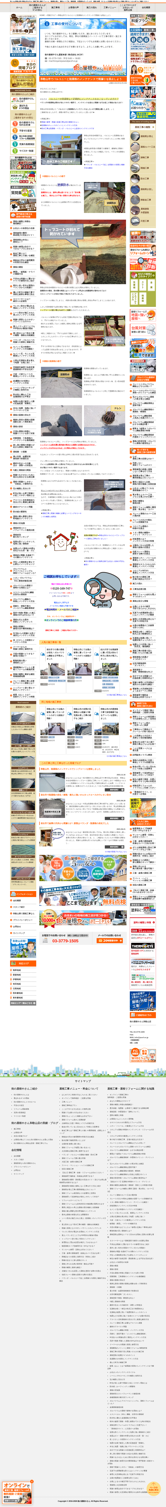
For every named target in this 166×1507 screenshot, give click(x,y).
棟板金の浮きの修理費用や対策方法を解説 (24, 261)
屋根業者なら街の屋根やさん (25, 1163)
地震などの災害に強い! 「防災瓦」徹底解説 (143, 645)
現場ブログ (51, 15)
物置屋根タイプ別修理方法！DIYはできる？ (142, 829)
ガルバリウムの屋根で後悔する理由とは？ (23, 587)
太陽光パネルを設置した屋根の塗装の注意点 (143, 546)
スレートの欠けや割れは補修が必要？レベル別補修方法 (131, 1199)
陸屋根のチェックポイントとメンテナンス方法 (59, 125)
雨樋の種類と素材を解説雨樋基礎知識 (24, 675)
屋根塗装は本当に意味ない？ (21, 241)
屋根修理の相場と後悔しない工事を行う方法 (142, 470)
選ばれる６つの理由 (21, 1098)
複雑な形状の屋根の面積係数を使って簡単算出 (24, 421)
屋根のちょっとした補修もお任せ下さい (77, 1116)
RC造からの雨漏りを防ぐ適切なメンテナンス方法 (24, 634)
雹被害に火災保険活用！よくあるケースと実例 (143, 690)
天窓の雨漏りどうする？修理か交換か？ (24, 655)
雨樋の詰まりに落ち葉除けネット (74, 1260)
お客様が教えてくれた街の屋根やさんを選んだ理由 (33, 1140)
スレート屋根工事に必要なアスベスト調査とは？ (24, 682)
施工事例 (55, 7)
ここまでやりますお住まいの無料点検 (128, 7)
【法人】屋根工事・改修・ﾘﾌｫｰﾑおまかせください (144, 891)
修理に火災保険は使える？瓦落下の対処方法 (144, 620)
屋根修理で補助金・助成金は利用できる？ (142, 696)
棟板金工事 (146, 200)
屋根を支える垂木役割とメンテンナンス (23, 621)
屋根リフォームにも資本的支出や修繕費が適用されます (83, 1204)
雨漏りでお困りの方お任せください (75, 1113)
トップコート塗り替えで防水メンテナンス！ (24, 689)
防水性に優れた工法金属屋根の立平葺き (22, 395)
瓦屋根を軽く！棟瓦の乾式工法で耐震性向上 (127, 1309)
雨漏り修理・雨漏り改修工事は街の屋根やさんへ (60, 122)
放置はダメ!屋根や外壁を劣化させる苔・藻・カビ (24, 549)
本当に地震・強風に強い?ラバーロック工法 (24, 409)
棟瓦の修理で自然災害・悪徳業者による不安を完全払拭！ (132, 1258)
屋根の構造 (18, 267)
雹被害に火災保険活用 (118, 1485)
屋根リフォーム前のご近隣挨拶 (74, 1120)
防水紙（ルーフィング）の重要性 (122, 1386)
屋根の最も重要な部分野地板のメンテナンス (23, 517)
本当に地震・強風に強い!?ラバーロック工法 (127, 1446)
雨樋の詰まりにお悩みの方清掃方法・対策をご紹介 (144, 855)
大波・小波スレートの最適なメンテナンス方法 (24, 375)
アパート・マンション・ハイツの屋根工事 (78, 1165)
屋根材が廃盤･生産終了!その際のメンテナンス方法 (129, 1251)
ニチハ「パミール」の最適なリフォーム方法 (127, 1126)
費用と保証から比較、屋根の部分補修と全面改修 (144, 483)
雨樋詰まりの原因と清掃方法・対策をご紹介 (79, 1257)
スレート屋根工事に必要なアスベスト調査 (126, 1323)
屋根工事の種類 (142, 127)
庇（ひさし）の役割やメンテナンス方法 (24, 641)
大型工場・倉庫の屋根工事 (72, 1162)
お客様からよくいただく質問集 (122, 1119)
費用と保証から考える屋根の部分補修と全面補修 (80, 1207)
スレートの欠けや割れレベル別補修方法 (142, 521)
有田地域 (17, 984)
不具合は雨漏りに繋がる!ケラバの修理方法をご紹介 (129, 1244)
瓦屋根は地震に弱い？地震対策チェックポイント (144, 639)
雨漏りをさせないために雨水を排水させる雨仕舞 (24, 476)
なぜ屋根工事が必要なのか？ (143, 458)
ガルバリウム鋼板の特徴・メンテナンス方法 (127, 1330)
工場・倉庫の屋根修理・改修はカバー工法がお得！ (144, 842)
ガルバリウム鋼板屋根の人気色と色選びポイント (128, 1174)
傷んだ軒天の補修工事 (118, 1362)
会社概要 (146, 7)
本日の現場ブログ (20, 1136)
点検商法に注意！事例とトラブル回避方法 (78, 1123)
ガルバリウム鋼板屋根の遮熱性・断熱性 (143, 410)
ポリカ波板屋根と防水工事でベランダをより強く (144, 848)
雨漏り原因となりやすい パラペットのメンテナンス (81, 1228)
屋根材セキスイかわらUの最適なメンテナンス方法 (144, 565)
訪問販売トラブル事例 (142, 755)
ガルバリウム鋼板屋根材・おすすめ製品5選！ (127, 1150)
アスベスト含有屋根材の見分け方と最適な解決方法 (129, 1319)
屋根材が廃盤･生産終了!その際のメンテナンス (23, 556)
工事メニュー (110, 7)
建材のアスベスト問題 (23, 507)
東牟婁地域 (18, 998)
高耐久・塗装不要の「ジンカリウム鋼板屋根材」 (128, 1334)
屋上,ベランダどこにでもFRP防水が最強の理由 (24, 327)
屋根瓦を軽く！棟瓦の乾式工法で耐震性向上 (142, 633)
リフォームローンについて (72, 1200)
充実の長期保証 (20, 1113)
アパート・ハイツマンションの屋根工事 (142, 879)
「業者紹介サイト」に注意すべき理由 (142, 793)
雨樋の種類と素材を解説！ (72, 1267)
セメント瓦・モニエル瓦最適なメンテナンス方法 (24, 355)
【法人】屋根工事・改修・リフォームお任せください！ (83, 1173)
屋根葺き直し (147, 189)
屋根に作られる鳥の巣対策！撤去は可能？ (78, 1264)
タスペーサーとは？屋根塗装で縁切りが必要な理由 (129, 1241)
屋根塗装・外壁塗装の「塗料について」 (125, 1112)
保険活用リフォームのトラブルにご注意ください (144, 787)
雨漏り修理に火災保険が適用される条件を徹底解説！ (130, 1492)
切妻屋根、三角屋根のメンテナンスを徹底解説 (24, 439)
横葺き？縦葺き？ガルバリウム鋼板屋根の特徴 (144, 429)
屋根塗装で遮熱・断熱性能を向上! (143, 671)
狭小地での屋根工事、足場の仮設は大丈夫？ (127, 1139)
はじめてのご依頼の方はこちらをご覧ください (79, 1095)
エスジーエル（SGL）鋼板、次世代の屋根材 (127, 1414)
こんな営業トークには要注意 (142, 749)
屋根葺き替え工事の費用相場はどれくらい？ (143, 477)
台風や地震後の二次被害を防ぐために (143, 626)
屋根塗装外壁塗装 (145, 211)
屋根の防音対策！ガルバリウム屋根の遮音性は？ (144, 442)
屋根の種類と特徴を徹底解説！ (22, 222)
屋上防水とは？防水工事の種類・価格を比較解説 (24, 334)
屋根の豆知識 (19, 523)
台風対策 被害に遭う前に (71, 1144)
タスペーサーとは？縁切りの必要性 (22, 300)
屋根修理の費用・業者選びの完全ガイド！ (24, 234)
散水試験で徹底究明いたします (74, 1140)
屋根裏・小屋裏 (20, 452)
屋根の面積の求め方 (22, 415)
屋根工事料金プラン (69, 1105)
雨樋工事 (145, 168)
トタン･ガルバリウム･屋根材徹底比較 (23, 579)
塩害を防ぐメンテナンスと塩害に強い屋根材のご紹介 (130, 1432)
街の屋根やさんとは (21, 1095)
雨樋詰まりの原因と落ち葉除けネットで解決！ (144, 861)
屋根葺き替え (147, 136)
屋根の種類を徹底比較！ (138, 502)
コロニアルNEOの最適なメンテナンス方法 (143, 572)
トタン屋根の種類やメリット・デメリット (142, 534)
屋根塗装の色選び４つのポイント (140, 658)
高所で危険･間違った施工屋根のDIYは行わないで (24, 614)
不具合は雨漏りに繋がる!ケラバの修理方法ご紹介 (24, 280)
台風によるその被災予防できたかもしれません (144, 607)
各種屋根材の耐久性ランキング (122, 1397)
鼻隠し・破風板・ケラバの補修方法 (24, 273)
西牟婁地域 (18, 993)
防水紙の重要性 (20, 512)
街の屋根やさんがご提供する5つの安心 (37, 7)
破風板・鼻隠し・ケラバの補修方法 (123, 1224)
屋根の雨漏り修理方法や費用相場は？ (24, 627)
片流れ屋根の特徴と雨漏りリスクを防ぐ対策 (24, 432)
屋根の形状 (18, 427)
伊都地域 (17, 979)
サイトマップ (19, 933)
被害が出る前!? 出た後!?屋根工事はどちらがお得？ (144, 743)
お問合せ (17, 927)
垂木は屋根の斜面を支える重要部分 (75, 1215)
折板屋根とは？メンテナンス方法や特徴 (143, 540)
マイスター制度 (20, 1116)
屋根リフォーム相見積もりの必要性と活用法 (79, 1193)
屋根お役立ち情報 (140, 601)
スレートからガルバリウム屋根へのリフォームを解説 (144, 391)
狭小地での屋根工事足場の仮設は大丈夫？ (142, 578)
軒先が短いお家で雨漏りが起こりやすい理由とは (24, 494)
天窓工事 (145, 221)
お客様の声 (73, 7)
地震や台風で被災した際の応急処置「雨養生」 (24, 402)
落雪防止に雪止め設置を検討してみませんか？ (79, 1242)
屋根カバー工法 (148, 147)
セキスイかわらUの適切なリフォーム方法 (126, 1122)
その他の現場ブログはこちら (116, 852)
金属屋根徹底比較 (116, 1407)
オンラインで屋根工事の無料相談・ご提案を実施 (143, 711)
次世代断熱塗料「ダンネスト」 (139, 664)
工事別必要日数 (139, 589)
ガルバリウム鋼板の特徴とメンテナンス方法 (24, 600)
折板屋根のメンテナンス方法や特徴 (123, 1206)
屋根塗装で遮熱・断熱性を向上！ (122, 1298)
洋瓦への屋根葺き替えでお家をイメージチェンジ (24, 563)
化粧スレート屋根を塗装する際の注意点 (141, 553)
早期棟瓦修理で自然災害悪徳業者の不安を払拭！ (24, 368)
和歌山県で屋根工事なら (24, 914)
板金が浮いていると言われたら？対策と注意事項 (144, 768)
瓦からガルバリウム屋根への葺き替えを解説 (143, 398)
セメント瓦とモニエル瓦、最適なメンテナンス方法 (129, 1213)
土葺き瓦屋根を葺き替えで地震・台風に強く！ (24, 361)
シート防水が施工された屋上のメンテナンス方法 (24, 314)
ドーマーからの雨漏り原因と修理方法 (23, 648)
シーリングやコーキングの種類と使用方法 (24, 389)
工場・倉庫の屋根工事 (142, 873)
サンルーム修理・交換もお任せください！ (143, 836)
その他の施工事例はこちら (116, 695)
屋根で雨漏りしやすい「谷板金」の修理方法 (23, 483)
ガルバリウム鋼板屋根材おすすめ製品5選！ (143, 423)
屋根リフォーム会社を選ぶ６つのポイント (144, 595)
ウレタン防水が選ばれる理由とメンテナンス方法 (24, 307)
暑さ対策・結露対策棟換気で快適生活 (124, 1291)
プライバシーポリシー (23, 920)
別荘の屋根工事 (139, 885)
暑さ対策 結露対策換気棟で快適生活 (22, 457)
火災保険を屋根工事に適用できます (75, 1151)
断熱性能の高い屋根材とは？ (20, 662)
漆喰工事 (145, 157)
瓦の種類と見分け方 (22, 488)
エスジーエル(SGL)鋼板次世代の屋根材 (23, 593)
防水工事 (145, 179)
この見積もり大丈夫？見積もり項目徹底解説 (142, 737)
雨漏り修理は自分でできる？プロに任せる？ (24, 248)
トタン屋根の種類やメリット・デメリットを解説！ (129, 1202)
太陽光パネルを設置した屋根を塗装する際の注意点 (81, 1271)
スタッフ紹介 (19, 907)
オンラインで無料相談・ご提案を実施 (76, 1098)
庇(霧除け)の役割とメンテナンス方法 (21, 382)
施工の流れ (92, 7)
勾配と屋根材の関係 (22, 470)
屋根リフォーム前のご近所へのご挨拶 (141, 724)
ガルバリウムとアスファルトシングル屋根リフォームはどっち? (24, 571)
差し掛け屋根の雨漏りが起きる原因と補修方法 (24, 446)
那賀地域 (17, 975)
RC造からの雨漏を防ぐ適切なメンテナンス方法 (128, 1337)
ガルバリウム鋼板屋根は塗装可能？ (143, 404)
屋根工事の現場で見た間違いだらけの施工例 (142, 652)
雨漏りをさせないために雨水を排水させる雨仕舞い (129, 1457)
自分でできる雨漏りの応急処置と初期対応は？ (143, 677)
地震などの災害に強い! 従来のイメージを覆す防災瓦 (130, 1316)
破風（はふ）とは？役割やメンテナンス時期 (24, 696)
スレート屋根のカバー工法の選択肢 (144, 515)
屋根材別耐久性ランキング (21, 536)
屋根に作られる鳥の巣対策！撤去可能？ (143, 867)
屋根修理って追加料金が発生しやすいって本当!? (143, 774)
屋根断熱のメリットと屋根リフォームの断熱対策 (24, 668)
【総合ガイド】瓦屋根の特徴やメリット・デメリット (130, 1182)
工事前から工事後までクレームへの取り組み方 (143, 730)
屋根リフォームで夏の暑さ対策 (74, 1158)
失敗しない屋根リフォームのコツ (142, 464)
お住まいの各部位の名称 (24, 228)
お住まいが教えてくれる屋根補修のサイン (143, 489)
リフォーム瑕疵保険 (21, 1109)
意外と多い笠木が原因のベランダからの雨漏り (24, 286)
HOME (42, 15)
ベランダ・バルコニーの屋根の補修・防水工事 (79, 1155)
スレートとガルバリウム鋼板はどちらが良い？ (143, 385)
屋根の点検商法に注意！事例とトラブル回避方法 (143, 761)
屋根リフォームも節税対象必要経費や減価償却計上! (144, 898)
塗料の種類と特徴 (142, 922)
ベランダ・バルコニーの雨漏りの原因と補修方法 (24, 341)
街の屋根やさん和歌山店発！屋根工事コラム (31, 1143)
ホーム (19, 7)
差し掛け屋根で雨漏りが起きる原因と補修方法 (127, 1454)
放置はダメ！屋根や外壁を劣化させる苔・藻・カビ (129, 1436)
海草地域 (17, 970)
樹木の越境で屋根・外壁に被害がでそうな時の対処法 (144, 780)
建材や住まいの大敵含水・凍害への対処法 (23, 464)
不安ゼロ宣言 (19, 1105)
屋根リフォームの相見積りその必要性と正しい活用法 (144, 718)
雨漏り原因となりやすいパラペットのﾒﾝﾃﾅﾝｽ (24, 320)
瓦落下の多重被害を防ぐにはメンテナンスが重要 (143, 614)
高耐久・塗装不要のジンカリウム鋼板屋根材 (24, 607)
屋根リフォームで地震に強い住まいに (76, 1147)
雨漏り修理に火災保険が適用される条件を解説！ (143, 683)
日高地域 (17, 989)
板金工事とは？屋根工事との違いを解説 (24, 254)
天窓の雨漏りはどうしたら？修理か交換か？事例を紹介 (131, 1227)
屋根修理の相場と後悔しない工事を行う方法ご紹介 (81, 1186)
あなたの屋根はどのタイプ (120, 1101)
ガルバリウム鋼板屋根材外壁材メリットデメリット (144, 436)
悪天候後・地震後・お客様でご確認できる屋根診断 (129, 1108)
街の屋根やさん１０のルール (25, 1102)
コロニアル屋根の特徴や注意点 (140, 527)
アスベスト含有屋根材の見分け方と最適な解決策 (24, 501)
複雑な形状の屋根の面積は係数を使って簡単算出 (128, 1284)
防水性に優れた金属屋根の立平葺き (123, 1418)
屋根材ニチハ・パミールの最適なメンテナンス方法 (144, 559)
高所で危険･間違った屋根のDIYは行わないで (127, 1341)
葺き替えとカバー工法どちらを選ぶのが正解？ (143, 496)
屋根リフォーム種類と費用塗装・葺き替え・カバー (144, 508)
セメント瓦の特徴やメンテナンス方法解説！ (24, 348)
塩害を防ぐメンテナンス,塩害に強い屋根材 (24, 543)
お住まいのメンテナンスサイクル (122, 1372)
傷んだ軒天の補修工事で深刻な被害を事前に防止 (24, 293)
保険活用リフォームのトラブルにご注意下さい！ (128, 1425)
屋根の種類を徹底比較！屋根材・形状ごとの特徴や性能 (131, 1185)
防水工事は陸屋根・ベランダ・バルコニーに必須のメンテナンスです (68, 128)
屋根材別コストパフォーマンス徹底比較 (24, 529)
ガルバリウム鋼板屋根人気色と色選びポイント (143, 417)
